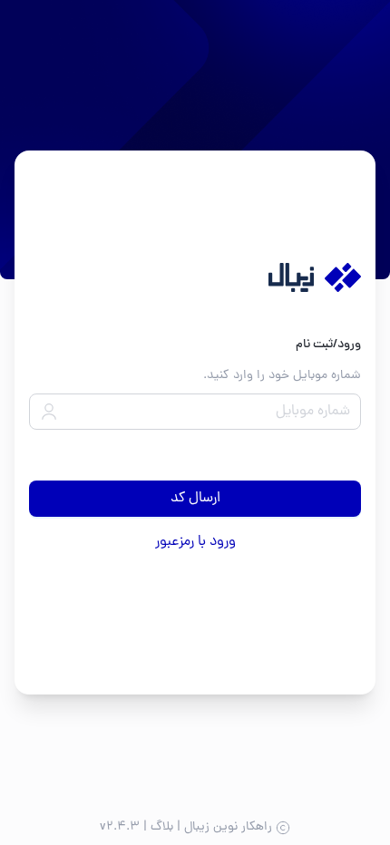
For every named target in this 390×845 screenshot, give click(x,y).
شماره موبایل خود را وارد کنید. (282, 375)
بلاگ (162, 827)
